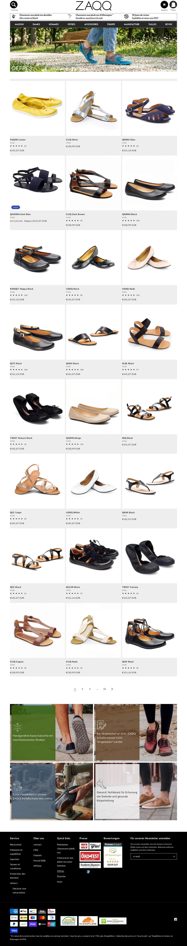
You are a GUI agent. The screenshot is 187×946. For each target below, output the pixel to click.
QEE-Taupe (15, 512)
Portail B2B (39, 860)
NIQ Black (127, 438)
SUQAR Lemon (18, 139)
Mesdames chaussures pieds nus (66, 848)
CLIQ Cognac (17, 661)
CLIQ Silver (72, 139)
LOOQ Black (72, 288)
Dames (36, 24)
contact (37, 844)
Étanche (61, 876)
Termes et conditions (15, 866)
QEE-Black (15, 587)
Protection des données (17, 875)
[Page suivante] (112, 689)
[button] (14, 5)
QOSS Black (72, 363)
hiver (59, 881)
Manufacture (131, 24)
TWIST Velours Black (21, 438)
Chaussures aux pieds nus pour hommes (65, 861)
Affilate (37, 865)
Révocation (15, 844)
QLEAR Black (73, 587)
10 (104, 689)
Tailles (152, 24)
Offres (71, 24)
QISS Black (128, 661)
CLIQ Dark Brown (75, 214)
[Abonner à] (174, 856)
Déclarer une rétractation (19, 890)
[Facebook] (175, 920)
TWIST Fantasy (130, 587)
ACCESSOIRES (91, 24)
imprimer (14, 859)
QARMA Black (129, 214)
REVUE (168, 24)
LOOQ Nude (128, 288)
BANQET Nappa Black (21, 288)
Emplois (38, 855)
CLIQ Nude (72, 661)
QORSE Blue (128, 139)
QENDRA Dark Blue (20, 214)
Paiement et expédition (16, 852)
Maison (19, 24)
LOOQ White (73, 512)
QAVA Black (128, 512)
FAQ (36, 850)
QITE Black (16, 363)
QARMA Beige (73, 438)
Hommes (54, 24)
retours (14, 883)
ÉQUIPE (111, 24)
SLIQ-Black (128, 363)
